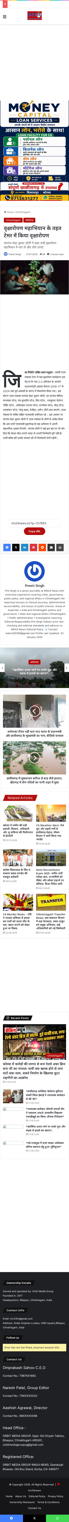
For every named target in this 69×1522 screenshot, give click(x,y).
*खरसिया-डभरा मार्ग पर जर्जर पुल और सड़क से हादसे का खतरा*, (38, 4)
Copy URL (35, 531)
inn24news (34, 1490)
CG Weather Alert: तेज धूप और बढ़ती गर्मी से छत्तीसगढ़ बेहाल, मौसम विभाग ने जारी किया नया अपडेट (50, 832)
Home (10, 212)
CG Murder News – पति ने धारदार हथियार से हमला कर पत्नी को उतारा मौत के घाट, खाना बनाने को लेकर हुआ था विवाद (17, 921)
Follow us (12, 1337)
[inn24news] (34, 16)
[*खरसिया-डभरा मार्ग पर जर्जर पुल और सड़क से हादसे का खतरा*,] (13, 1132)
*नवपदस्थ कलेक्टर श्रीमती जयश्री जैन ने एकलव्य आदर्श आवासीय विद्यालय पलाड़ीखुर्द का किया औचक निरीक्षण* (45, 1112)
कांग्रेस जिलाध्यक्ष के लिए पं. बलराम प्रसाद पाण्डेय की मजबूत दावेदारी (17, 873)
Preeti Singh (15, 254)
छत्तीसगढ (29, 220)
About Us (20, 1496)
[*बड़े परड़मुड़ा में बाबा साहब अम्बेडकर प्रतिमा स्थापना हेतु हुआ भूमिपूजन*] (13, 1148)
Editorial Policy (37, 1496)
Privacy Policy (55, 1496)
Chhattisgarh (23, 212)
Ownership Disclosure (22, 1502)
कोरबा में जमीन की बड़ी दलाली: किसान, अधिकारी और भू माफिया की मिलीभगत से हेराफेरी (18, 831)
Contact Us (34, 1508)
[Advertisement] (34, 62)
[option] (34, 668)
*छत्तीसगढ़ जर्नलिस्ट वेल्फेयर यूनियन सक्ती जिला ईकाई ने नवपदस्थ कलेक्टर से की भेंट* (45, 1095)
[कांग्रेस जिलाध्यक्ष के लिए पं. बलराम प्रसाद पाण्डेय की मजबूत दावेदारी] (18, 857)
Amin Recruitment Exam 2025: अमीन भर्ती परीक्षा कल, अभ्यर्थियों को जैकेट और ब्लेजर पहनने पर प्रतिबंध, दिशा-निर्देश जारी (50, 877)
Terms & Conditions (48, 1502)
